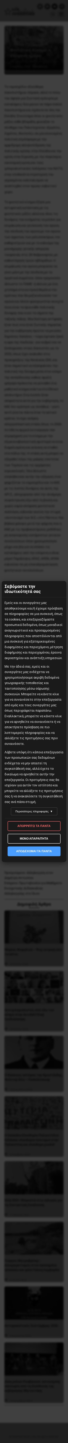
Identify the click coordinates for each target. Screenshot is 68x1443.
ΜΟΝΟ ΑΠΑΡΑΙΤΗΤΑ (34, 838)
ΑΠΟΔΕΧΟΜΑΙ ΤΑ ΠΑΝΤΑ (34, 851)
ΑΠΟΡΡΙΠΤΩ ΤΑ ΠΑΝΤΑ (34, 826)
